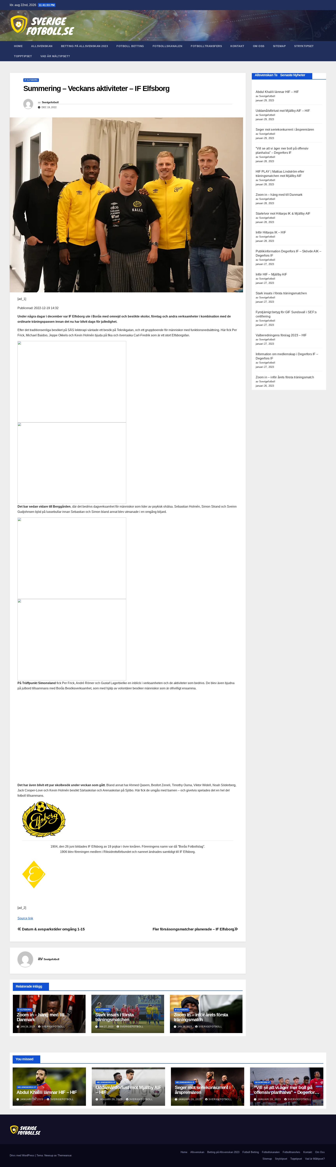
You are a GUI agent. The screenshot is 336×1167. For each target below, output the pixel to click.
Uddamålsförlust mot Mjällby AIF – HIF (283, 110)
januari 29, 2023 (32, 1099)
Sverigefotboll (50, 102)
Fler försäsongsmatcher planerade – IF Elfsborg (193, 929)
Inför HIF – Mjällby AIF (271, 274)
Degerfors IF (262, 1082)
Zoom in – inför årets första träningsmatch (201, 1017)
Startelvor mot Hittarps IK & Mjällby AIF (283, 213)
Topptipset (23, 56)
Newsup (48, 1155)
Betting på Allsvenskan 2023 (84, 46)
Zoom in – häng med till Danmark (40, 1017)
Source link (25, 918)
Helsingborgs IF (27, 1087)
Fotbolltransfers (206, 46)
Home (18, 46)
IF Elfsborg (31, 80)
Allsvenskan (41, 46)
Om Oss (258, 46)
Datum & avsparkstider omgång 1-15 (53, 929)
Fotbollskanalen (167, 46)
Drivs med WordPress (22, 1155)
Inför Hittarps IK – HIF (271, 232)
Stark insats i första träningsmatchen (114, 1017)
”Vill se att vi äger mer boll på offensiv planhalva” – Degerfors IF (285, 1092)
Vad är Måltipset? (55, 56)
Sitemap (279, 46)
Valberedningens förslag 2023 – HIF (281, 335)
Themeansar (64, 1155)
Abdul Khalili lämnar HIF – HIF (277, 92)
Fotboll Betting (130, 46)
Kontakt (237, 46)
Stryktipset (304, 46)
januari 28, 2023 (270, 1099)
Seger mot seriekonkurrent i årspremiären (285, 129)
